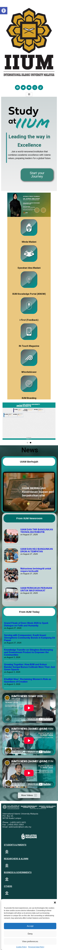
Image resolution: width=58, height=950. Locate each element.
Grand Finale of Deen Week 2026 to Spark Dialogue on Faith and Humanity (26, 624)
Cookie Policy (21, 947)
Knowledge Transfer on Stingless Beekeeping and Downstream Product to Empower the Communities (28, 652)
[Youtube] (29, 87)
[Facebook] (17, 87)
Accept (30, 926)
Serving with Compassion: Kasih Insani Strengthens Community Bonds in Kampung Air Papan (29, 637)
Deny (30, 934)
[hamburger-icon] (29, 94)
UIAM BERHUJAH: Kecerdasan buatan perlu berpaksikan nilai (25, 492)
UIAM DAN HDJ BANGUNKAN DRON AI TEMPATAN (36, 550)
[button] (54, 902)
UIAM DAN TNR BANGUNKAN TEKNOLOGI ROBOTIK (36, 530)
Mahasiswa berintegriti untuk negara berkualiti (35, 569)
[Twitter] (23, 87)
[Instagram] (34, 87)
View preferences (30, 941)
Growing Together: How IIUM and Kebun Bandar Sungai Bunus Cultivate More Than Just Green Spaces (29, 667)
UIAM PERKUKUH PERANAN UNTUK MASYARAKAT (36, 589)
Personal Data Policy (36, 947)
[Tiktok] (40, 87)
